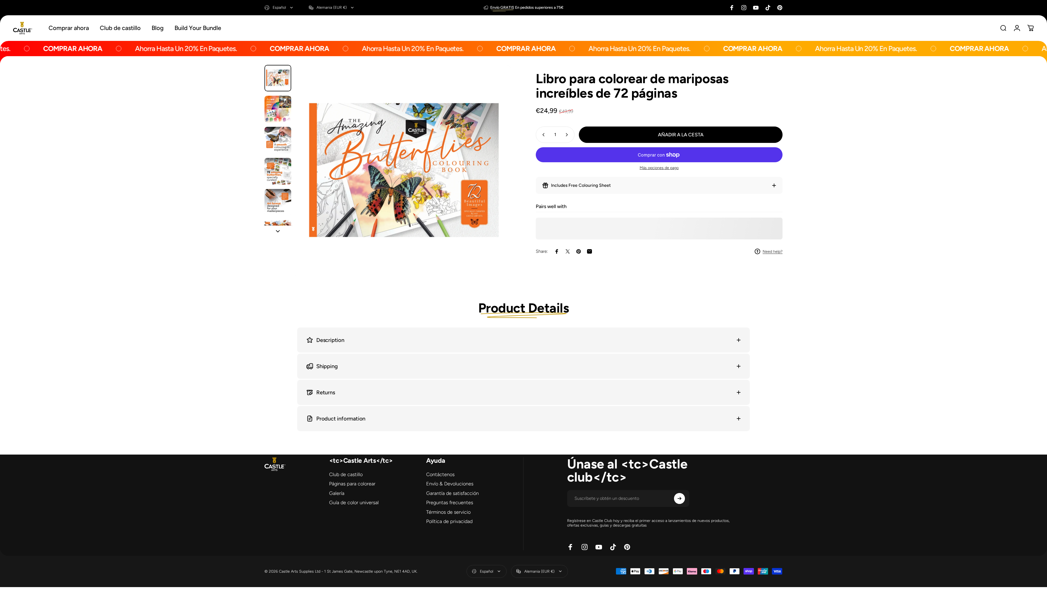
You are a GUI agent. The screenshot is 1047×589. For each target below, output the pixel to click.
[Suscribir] (679, 498)
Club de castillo (346, 474)
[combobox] (279, 7)
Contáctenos (440, 474)
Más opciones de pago (659, 168)
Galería (336, 493)
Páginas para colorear (352, 484)
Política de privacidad (449, 521)
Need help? (773, 251)
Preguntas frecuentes (449, 503)
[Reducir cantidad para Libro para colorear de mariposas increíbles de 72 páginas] (542, 135)
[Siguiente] (497, 185)
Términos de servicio (448, 512)
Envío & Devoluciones (449, 484)
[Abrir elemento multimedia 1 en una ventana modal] (403, 173)
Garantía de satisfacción (452, 493)
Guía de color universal (354, 503)
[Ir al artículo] (277, 78)
